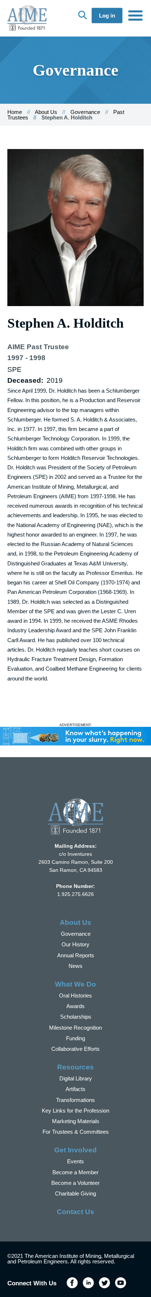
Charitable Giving (75, 1193)
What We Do (75, 984)
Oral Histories (75, 995)
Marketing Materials (75, 1121)
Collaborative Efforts (75, 1049)
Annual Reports (75, 955)
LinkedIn (88, 1282)
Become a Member (75, 1172)
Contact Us (75, 1212)
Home (14, 112)
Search (82, 15)
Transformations (75, 1100)
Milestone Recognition (75, 1028)
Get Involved (75, 1150)
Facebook (72, 1282)
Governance (85, 112)
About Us (46, 112)
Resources (75, 1067)
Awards (75, 1006)
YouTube (120, 1282)
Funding (75, 1038)
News (75, 966)
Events (75, 1161)
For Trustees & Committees (76, 1132)
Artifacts (75, 1089)
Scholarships (75, 1017)
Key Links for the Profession (75, 1110)
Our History (75, 944)
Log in (107, 15)
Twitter (104, 1282)
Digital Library (75, 1078)
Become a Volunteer (75, 1183)
